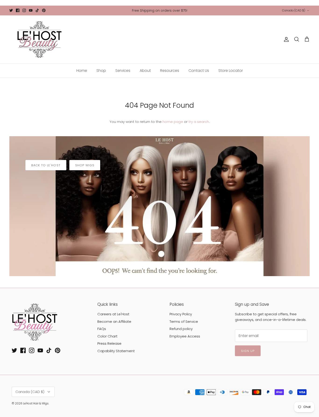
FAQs (101, 328)
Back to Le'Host (45, 165)
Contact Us (198, 70)
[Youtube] (30, 10)
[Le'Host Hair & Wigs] (39, 39)
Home (81, 70)
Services (122, 70)
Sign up (248, 351)
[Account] (285, 39)
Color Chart (107, 336)
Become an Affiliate (114, 321)
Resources (169, 70)
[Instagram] (24, 10)
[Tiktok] (37, 10)
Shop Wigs (84, 165)
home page (173, 121)
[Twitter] (11, 10)
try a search (198, 121)
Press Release (109, 343)
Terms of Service (184, 321)
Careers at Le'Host (113, 314)
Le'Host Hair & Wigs (36, 403)
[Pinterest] (44, 10)
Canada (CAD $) (293, 10)
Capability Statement (116, 350)
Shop (101, 70)
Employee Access (185, 336)
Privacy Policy (181, 314)
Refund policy (181, 328)
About (145, 70)
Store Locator (230, 70)
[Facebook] (17, 10)
